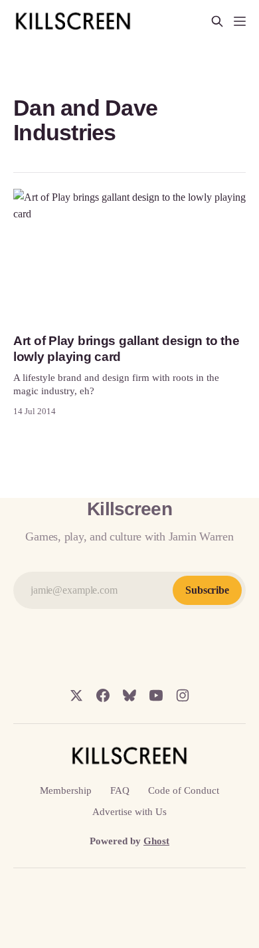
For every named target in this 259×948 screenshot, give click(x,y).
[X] (76, 695)
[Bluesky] (129, 695)
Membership (66, 790)
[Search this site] (217, 21)
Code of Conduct (183, 790)
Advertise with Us (129, 811)
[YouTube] (156, 695)
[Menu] (239, 21)
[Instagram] (182, 695)
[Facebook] (103, 695)
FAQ (120, 790)
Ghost (156, 841)
